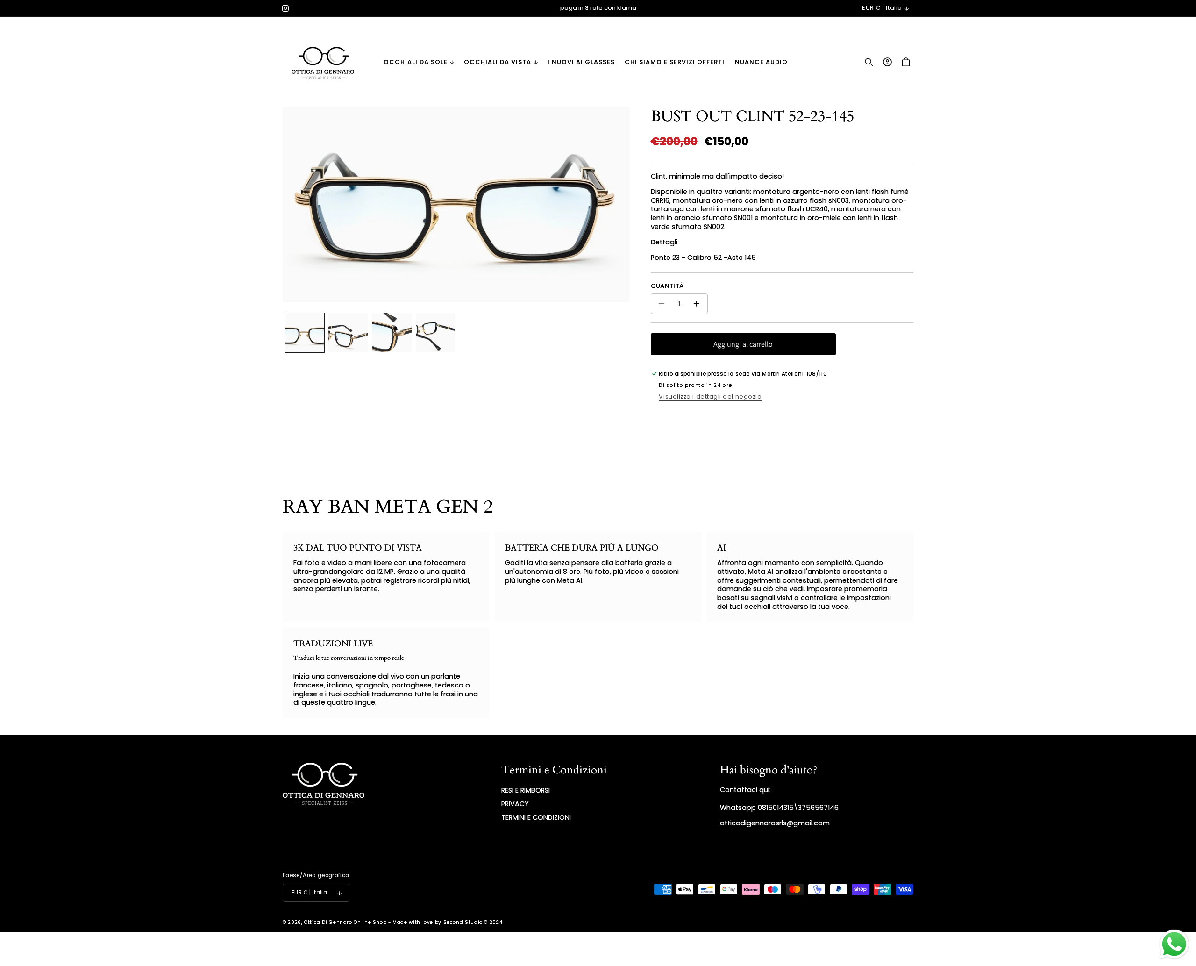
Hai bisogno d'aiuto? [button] (768, 770)
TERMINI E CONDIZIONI (536, 817)
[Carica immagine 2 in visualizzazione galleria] (348, 332)
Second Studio (463, 922)
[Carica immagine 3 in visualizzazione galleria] (391, 332)
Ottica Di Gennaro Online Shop (345, 922)
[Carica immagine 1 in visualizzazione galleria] (304, 332)
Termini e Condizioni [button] (554, 770)
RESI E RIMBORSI (525, 790)
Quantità (667, 285)
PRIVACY (515, 804)
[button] (418, 62)
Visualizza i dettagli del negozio (710, 397)
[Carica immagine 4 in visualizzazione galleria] (435, 332)
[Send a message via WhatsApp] (1174, 944)
